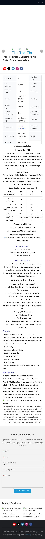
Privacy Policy (37, 534)
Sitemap (28, 534)
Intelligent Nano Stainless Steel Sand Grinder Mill (10, 515)
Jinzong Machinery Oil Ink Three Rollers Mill (32, 515)
